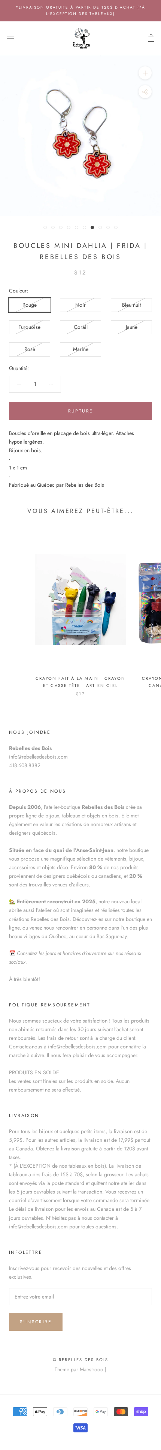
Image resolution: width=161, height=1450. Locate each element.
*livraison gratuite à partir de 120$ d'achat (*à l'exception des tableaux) (80, 10)
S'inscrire (36, 1321)
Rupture (80, 411)
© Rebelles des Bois (81, 1360)
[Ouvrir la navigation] (10, 38)
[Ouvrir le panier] (151, 38)
